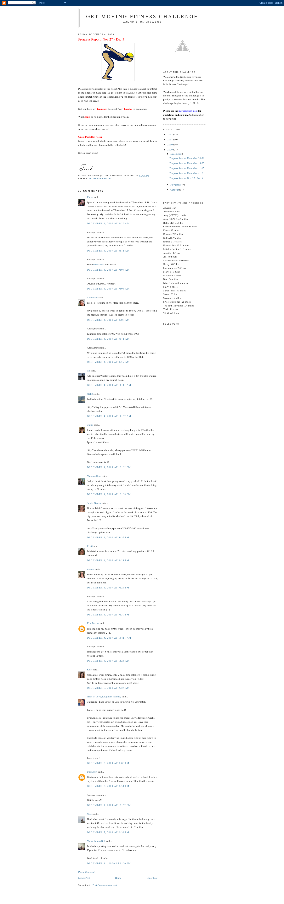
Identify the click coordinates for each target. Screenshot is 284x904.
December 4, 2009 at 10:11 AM (109, 385)
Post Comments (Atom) (105, 885)
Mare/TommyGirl (96, 841)
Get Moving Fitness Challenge (142, 16)
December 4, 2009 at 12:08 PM (109, 494)
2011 (170, 139)
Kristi (90, 546)
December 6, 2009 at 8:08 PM (108, 763)
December (175, 153)
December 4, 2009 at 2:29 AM (108, 223)
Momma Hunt (94, 476)
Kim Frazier (93, 623)
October (174, 189)
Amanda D (92, 297)
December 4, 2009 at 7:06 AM (108, 288)
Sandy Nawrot (94, 503)
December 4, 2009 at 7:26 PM (108, 587)
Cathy (90, 424)
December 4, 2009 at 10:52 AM (109, 416)
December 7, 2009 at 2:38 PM (108, 832)
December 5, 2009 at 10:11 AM (109, 637)
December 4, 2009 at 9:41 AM (108, 338)
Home (118, 878)
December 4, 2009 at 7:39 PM (108, 614)
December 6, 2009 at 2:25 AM (108, 688)
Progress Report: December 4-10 (186, 173)
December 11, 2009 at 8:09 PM (109, 863)
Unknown (92, 771)
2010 (170, 144)
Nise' (90, 813)
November (176, 184)
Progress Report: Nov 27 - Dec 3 (186, 178)
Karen (90, 197)
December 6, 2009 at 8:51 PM (108, 786)
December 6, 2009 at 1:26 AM (108, 660)
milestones (99, 264)
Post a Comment (86, 872)
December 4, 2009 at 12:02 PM (109, 467)
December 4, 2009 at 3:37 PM (108, 537)
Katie (90, 669)
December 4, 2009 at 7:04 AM (108, 269)
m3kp (90, 393)
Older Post (152, 878)
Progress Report (100, 178)
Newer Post (84, 878)
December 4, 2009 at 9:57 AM (108, 362)
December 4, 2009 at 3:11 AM (108, 250)
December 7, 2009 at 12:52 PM (109, 805)
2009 (170, 149)
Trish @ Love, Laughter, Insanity (104, 696)
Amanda (91, 569)
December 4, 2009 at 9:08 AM (108, 320)
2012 (170, 134)
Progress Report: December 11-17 (186, 168)
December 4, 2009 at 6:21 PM (108, 560)
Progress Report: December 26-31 (186, 158)
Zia (88, 370)
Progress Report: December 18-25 (186, 163)
